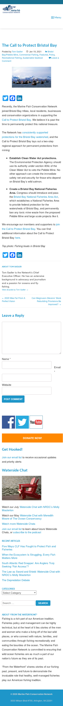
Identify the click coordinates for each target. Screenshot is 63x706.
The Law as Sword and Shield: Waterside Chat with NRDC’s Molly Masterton (31, 573)
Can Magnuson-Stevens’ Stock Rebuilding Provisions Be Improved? (46, 301)
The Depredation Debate (16, 580)
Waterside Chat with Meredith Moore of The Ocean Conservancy (27, 516)
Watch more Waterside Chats (18, 523)
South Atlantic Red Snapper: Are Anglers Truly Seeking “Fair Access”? (28, 564)
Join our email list (12, 457)
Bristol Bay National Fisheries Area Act (36, 196)
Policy (52, 54)
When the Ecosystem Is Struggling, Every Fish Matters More (28, 556)
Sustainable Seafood (33, 57)
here (17, 237)
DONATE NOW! (32, 438)
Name (6, 359)
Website (6, 384)
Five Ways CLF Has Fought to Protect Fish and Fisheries (29, 547)
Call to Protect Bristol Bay (16, 119)
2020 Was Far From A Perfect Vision (13, 299)
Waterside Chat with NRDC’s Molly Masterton (30, 508)
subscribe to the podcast (27, 532)
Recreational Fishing (12, 57)
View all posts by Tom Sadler (15, 289)
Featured (43, 54)
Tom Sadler (17, 51)
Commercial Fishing (28, 54)
